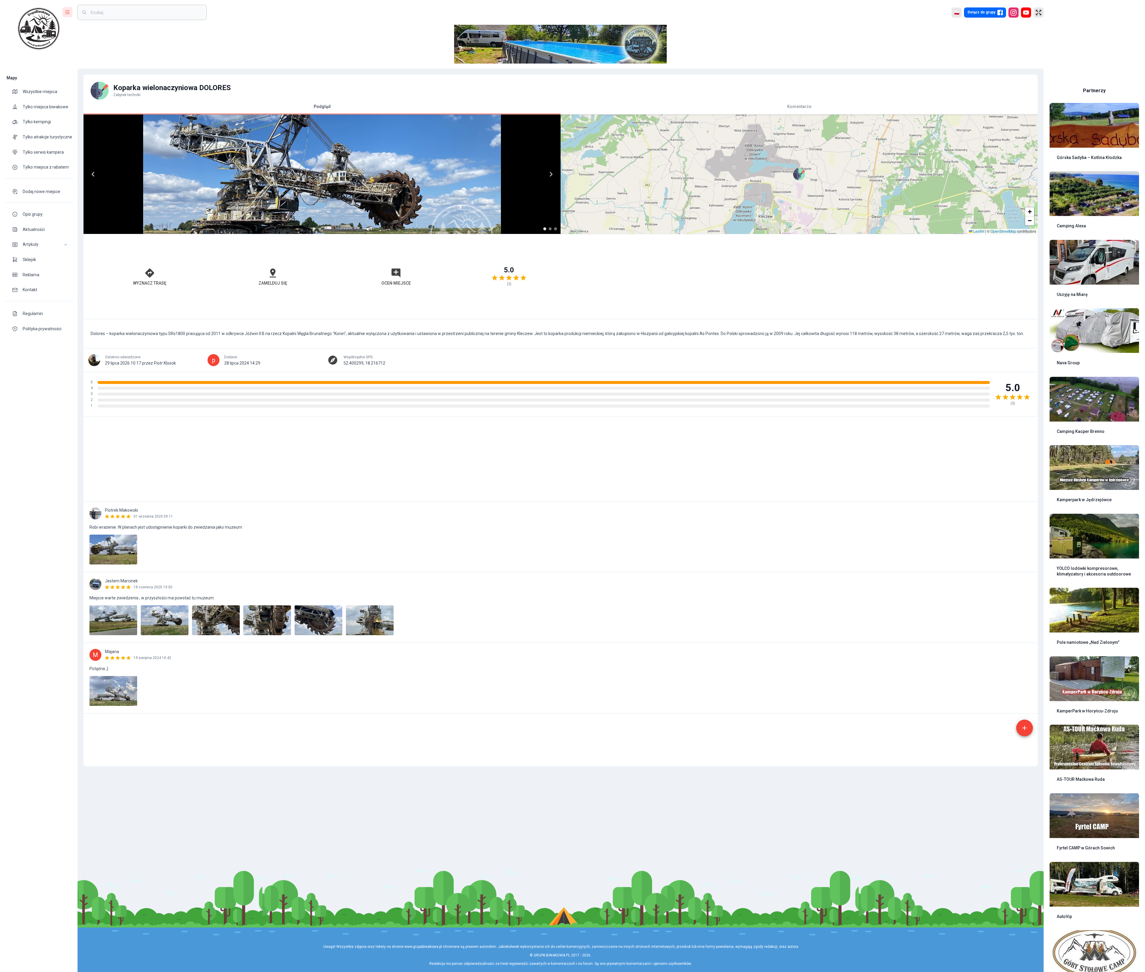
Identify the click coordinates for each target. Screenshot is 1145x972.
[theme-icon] (17, 92)
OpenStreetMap (1003, 231)
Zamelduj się (273, 283)
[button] (39, 244)
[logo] (39, 29)
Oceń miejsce (396, 283)
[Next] (551, 174)
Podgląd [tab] (322, 106)
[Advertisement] (799, 276)
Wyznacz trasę (149, 283)
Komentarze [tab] (799, 106)
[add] (1024, 728)
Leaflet (978, 231)
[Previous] (93, 174)
